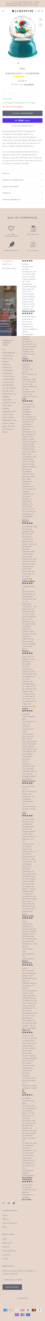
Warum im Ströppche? (13, 180)
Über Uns (6, 1219)
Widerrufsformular (9, 1250)
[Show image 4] (24, 63)
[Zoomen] (40, 19)
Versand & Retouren (10, 1223)
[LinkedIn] (14, 1203)
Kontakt (5, 1215)
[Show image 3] (22, 63)
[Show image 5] (26, 63)
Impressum (6, 1254)
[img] (29, 261)
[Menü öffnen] (3, 11)
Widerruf (6, 1247)
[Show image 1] (18, 63)
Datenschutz (7, 1243)
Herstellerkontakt (12, 200)
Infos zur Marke (11, 187)
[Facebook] (3, 1203)
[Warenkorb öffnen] (42, 11)
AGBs (5, 1239)
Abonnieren (12, 1287)
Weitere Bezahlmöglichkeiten (22, 126)
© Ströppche (22, 1298)
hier (12, 321)
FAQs (4, 1227)
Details (6, 173)
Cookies (5, 1258)
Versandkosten (29, 84)
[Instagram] (9, 1203)
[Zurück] (14, 63)
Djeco (22, 68)
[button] (19, 76)
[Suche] (35, 11)
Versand (7, 193)
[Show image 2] (20, 63)
